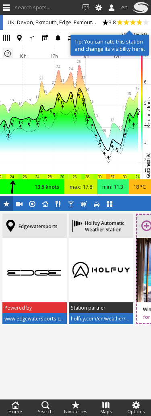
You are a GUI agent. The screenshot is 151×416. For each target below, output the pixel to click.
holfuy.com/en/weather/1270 (104, 318)
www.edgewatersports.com (36, 318)
